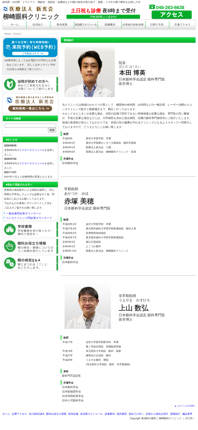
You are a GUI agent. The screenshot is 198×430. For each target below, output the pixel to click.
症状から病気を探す (157, 413)
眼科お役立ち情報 (56, 413)
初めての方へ (136, 413)
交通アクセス (19, 413)
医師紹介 (175, 413)
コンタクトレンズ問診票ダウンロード (29, 218)
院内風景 (122, 413)
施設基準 (187, 413)
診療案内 (110, 413)
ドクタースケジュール (31, 150)
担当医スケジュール (91, 413)
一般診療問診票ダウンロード (23, 213)
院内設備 (73, 413)
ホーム (6, 413)
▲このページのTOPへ (185, 405)
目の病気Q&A (36, 413)
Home (7, 33)
